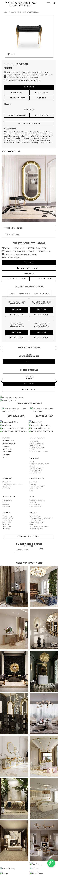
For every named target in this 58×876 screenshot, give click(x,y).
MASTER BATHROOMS (37, 447)
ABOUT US (33, 482)
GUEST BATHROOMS (37, 443)
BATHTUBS (6, 438)
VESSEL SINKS (7, 500)
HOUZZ (7, 524)
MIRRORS (6, 446)
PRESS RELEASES (36, 504)
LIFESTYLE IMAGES (36, 470)
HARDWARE (7, 506)
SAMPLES (33, 484)
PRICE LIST (6, 488)
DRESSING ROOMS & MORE (39, 452)
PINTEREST (8, 520)
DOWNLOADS (7, 478)
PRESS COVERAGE (36, 506)
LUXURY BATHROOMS (37, 438)
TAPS (4, 502)
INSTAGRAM (8, 518)
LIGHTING (6, 454)
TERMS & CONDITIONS (37, 486)
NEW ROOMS (34, 441)
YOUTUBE (8, 526)
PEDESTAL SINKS (8, 440)
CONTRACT (33, 449)
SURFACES (6, 504)
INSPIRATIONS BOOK (36, 468)
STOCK (5, 457)
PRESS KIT (33, 502)
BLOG (32, 461)
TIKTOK (7, 528)
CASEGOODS (7, 449)
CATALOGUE (7, 482)
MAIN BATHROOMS (36, 445)
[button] (53, 188)
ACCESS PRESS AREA (37, 500)
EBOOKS (32, 466)
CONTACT (33, 512)
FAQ (31, 490)
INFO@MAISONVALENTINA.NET (40, 526)
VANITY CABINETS (9, 443)
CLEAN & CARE (35, 488)
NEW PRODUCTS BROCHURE (12, 484)
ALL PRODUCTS (10, 12)
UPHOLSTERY (7, 452)
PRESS (32, 496)
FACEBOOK (8, 516)
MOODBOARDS (35, 472)
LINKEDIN (7, 522)
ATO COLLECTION (9, 496)
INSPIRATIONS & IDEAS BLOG (39, 463)
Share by (8, 104)
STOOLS (21, 12)
